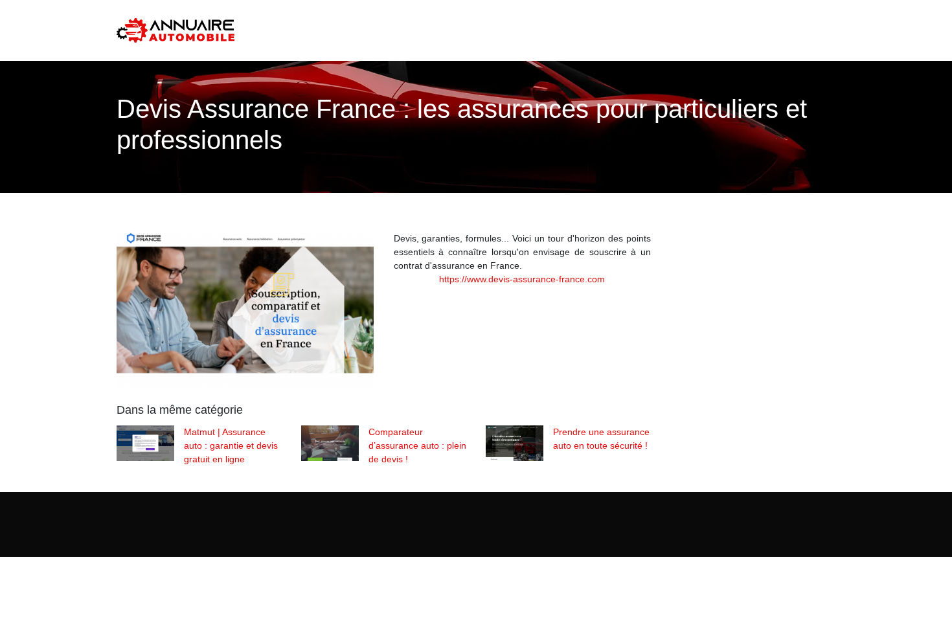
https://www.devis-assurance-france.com (522, 279)
